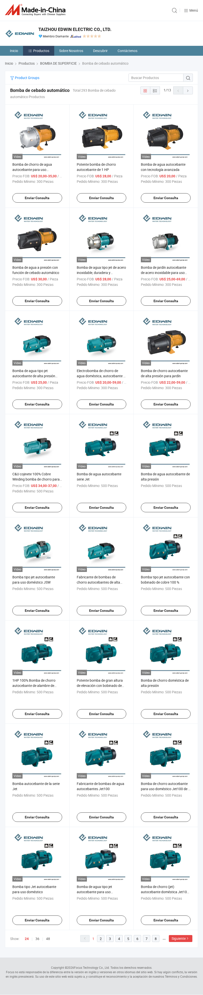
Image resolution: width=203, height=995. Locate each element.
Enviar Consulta (37, 198)
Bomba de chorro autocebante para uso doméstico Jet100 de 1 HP (165, 788)
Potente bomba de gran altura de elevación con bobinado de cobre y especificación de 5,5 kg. (101, 685)
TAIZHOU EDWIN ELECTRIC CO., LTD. (74, 29)
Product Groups (26, 77)
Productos (41, 50)
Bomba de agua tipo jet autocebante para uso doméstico (94, 891)
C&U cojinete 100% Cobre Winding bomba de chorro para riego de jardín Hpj (36, 479)
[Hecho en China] (36, 10)
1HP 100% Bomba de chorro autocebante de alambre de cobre (33, 685)
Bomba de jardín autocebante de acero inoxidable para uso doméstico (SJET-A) (163, 272)
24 (27, 939)
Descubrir (100, 50)
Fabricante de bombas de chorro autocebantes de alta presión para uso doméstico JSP (101, 582)
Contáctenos (127, 50)
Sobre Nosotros (71, 50)
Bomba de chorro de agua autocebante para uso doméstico (32, 169)
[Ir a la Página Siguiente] (188, 90)
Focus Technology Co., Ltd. (92, 967)
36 (37, 938)
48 (48, 938)
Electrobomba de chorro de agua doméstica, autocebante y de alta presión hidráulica (101, 375)
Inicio (14, 50)
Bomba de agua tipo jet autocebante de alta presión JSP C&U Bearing (33, 375)
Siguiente (179, 938)
